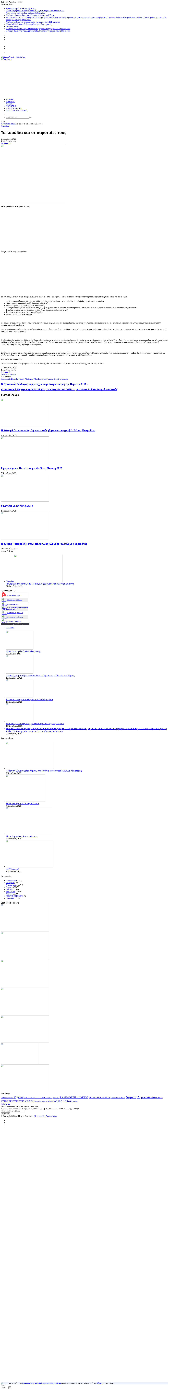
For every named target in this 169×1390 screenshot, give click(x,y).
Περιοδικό (11, 124)
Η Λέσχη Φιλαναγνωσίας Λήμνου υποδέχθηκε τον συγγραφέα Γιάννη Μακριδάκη (38, 29)
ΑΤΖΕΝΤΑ (56, 1098)
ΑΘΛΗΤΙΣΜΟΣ (46, 1098)
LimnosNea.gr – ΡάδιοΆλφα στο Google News (41, 1383)
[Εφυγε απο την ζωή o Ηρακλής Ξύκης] (19, 649)
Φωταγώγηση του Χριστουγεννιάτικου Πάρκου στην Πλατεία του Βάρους (35, 11)
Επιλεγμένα (10, 892)
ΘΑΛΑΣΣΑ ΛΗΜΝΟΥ (118, 1098)
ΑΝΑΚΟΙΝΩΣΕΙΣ (13, 108)
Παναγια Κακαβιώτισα (40, 1101)
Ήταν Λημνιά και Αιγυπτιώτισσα (21, 836)
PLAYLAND (29, 1098)
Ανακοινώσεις (11, 885)
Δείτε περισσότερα (8, 374)
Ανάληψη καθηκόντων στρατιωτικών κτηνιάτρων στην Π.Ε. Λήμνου (33, 22)
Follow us (5, 1104)
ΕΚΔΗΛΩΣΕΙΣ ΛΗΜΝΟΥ (99, 1098)
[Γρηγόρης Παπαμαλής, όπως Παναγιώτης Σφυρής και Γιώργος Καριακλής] (25, 539)
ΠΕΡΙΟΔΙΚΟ (11, 106)
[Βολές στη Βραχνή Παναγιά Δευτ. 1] (25, 801)
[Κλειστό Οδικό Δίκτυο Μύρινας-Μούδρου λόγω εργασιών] (19, 1063)
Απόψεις (9, 887)
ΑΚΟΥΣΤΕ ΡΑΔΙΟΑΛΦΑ (16, 110)
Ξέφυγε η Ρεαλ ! (12, 26)
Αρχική (4, 124)
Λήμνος (9, 894)
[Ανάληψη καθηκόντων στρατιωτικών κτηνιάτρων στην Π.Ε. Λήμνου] (25, 1042)
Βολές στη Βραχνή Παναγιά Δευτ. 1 (22, 803)
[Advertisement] (84, 79)
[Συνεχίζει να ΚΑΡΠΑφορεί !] (25, 501)
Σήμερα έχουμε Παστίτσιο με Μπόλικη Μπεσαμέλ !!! (31, 468)
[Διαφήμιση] (6, 59)
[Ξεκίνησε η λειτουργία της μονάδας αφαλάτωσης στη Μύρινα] (19, 721)
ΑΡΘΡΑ (9, 104)
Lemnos (4, 1098)
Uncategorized (11, 880)
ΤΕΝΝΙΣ (50, 1101)
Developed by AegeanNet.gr (45, 1116)
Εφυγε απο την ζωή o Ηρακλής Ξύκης (21, 8)
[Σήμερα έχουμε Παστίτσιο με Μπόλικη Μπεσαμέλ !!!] (25, 463)
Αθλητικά (10, 883)
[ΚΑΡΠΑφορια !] (30, 866)
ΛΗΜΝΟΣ (10, 102)
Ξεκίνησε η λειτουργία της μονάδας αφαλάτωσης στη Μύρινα (30, 15)
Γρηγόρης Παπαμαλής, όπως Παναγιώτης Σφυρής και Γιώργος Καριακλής (44, 543)
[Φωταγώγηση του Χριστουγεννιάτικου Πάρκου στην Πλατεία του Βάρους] (19, 673)
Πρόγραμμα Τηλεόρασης (15, 624)
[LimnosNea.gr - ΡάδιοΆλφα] (13, 57)
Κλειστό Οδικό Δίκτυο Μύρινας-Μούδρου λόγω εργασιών (29, 24)
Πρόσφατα (10, 628)
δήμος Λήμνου (63, 1100)
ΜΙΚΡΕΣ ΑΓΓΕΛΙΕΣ (14, 896)
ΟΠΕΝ (158, 1098)
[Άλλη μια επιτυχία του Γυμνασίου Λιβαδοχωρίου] (19, 697)
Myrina (18, 1097)
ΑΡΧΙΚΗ (10, 99)
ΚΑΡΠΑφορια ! (12, 869)
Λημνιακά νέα (146, 1097)
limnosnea (10, 1098)
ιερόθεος (75, 1101)
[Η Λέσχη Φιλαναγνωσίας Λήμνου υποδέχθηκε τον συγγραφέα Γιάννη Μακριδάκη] (25, 425)
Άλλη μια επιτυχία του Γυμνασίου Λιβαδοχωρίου (25, 13)
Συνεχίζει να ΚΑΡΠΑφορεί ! (17, 505)
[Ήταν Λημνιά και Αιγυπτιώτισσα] (29, 834)
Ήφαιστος (37, 1097)
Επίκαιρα (9, 889)
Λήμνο (99, 1383)
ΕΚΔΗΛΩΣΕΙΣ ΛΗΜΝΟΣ (74, 1097)
